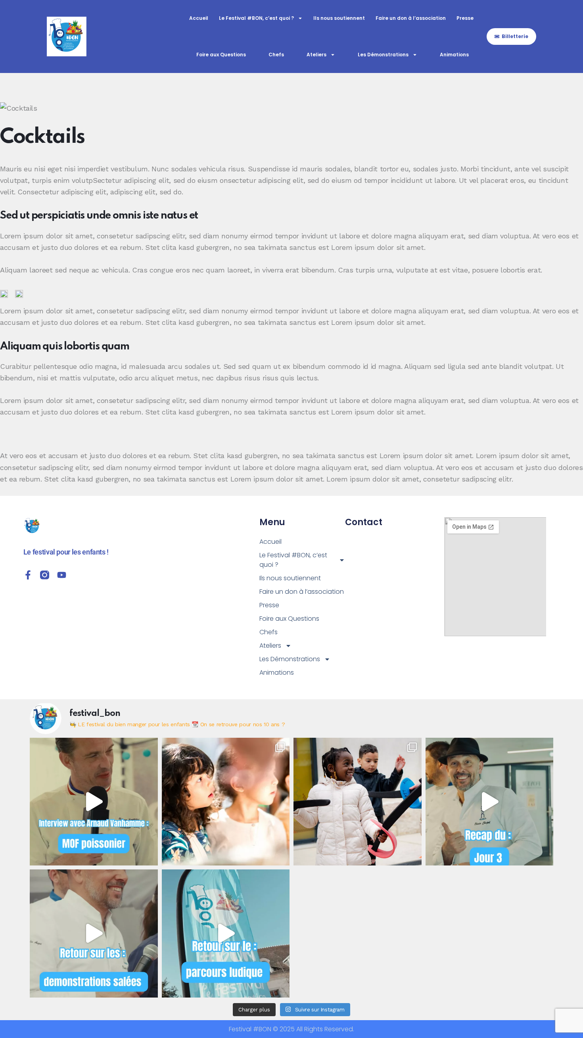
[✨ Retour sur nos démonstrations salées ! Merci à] (94, 933)
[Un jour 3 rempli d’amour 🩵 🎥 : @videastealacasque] (490, 802)
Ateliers (316, 54)
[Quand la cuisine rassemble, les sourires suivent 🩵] (357, 802)
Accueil (198, 18)
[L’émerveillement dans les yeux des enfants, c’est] (226, 802)
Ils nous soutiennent (339, 18)
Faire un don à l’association (411, 18)
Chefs (276, 54)
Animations (454, 54)
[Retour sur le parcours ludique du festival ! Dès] (226, 933)
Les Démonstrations (383, 54)
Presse (465, 18)
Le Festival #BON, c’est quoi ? (256, 18)
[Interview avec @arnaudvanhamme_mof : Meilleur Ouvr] (94, 802)
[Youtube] (61, 574)
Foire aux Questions (221, 54)
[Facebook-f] (28, 574)
